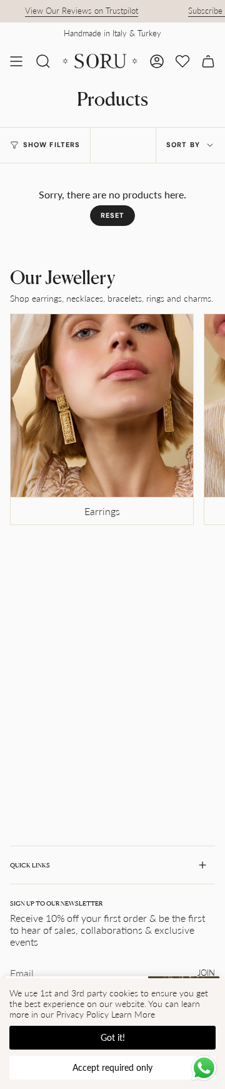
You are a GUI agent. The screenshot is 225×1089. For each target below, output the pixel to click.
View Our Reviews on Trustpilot (75, 11)
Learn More (133, 1014)
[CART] (208, 61)
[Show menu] (16, 61)
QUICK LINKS (30, 865)
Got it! (113, 1037)
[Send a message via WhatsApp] (204, 1068)
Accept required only (112, 1067)
